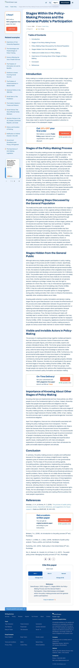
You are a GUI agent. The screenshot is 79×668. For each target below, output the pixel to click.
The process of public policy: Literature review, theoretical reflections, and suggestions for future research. (48, 507)
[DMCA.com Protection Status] (7, 664)
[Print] (45, 559)
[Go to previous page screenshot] (6, 181)
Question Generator (41, 626)
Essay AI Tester (9, 629)
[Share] (53, 559)
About (42, 616)
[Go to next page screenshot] (19, 181)
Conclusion (35, 62)
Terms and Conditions (10, 642)
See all (37, 629)
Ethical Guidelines (40, 644)
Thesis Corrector (24, 624)
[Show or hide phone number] (46, 2)
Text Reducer (8, 626)
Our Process (35, 616)
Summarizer (39, 624)
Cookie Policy (23, 644)
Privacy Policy (8, 644)
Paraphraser (23, 626)
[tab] (35, 573)
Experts (27, 616)
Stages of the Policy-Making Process (44, 42)
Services (7, 616)
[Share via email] (49, 559)
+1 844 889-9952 (60, 658)
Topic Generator (9, 624)
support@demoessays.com (62, 660)
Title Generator (24, 629)
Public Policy (45, 26)
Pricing (13, 616)
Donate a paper (40, 637)
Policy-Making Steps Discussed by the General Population (50, 46)
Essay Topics (23, 637)
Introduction (36, 39)
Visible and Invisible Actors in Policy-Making (46, 53)
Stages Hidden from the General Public (44, 49)
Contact (48, 616)
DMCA (22, 642)
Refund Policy (39, 642)
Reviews (20, 616)
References (35, 65)
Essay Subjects (9, 637)
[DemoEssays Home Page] (12, 2)
